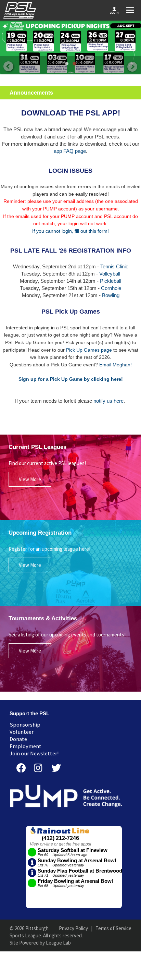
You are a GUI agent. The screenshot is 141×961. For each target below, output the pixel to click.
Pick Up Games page (89, 350)
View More (30, 479)
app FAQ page (70, 151)
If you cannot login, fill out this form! (70, 231)
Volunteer (22, 731)
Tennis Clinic (114, 266)
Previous (9, 67)
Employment (25, 746)
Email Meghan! (115, 364)
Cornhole (111, 288)
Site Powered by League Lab (40, 942)
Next (132, 67)
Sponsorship (25, 724)
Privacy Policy (73, 928)
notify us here (108, 401)
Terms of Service (113, 928)
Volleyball (109, 274)
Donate (18, 739)
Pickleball (110, 281)
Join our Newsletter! (34, 753)
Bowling (110, 295)
